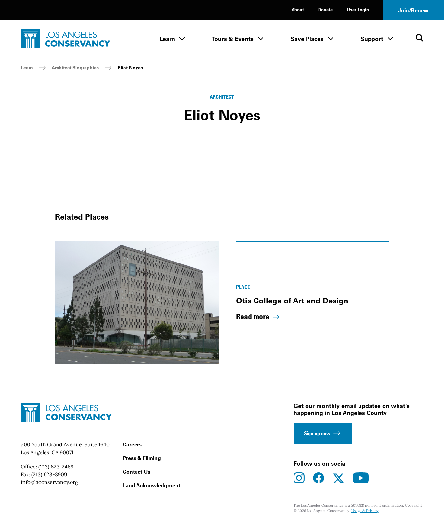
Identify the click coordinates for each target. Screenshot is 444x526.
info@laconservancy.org (49, 482)
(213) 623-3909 (49, 474)
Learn (167, 39)
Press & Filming (142, 458)
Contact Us (136, 471)
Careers (132, 444)
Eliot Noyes (130, 68)
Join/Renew (413, 10)
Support (371, 39)
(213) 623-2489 (55, 466)
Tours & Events (233, 39)
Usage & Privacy (365, 510)
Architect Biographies (75, 68)
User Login (358, 9)
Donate (325, 9)
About (298, 9)
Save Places (307, 39)
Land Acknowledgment (151, 485)
